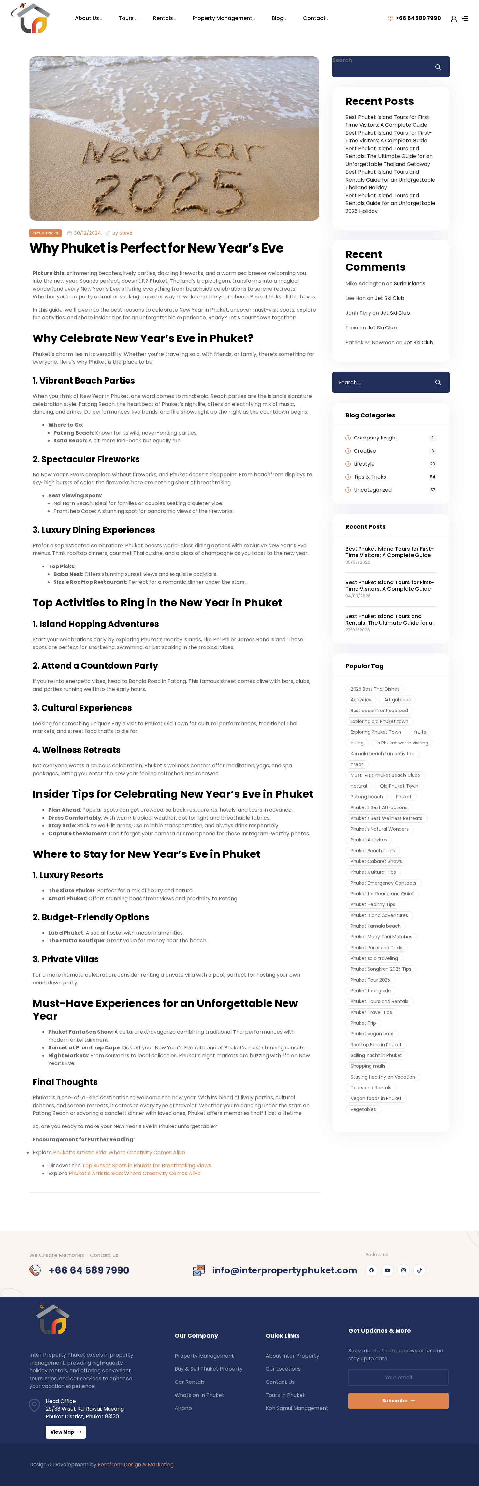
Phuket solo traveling (374, 958)
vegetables (363, 1109)
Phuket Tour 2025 (370, 980)
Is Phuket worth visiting (402, 743)
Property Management (222, 18)
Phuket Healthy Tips (373, 904)
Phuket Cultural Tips (373, 872)
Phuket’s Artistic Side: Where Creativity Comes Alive (119, 1152)
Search (342, 60)
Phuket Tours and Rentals (379, 1001)
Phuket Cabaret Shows (376, 861)
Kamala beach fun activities (383, 753)
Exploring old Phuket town (379, 721)
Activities (361, 699)
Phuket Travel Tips (371, 1012)
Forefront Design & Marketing (136, 1464)
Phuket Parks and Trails (376, 947)
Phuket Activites (369, 840)
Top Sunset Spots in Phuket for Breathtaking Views (146, 1165)
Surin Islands (409, 283)
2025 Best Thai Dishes (375, 689)
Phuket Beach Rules (373, 850)
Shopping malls (368, 1066)
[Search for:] (378, 382)
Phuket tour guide (371, 990)
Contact (314, 18)
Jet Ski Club (389, 298)
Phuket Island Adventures (379, 915)
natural (359, 786)
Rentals (163, 18)
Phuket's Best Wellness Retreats (386, 818)
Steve (125, 233)
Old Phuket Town (399, 786)
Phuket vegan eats (372, 1034)
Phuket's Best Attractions (379, 807)
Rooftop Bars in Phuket (376, 1044)
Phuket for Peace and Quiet (382, 893)
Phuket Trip (363, 1023)
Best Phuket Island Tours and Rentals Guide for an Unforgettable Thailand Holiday (390, 179)
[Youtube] (387, 1270)
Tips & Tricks (45, 233)
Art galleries (397, 699)
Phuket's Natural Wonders (380, 829)
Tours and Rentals (371, 1087)
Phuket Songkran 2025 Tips (381, 969)
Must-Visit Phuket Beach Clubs (385, 775)
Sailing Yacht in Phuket (376, 1055)
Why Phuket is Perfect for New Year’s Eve (156, 248)
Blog (277, 18)
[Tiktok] (419, 1270)
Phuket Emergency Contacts (383, 883)
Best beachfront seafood (379, 710)
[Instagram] (403, 1270)
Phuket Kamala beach (376, 926)
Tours (126, 18)
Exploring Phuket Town (376, 732)
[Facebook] (371, 1270)
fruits (420, 732)
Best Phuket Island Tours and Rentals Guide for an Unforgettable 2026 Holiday (390, 203)
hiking (357, 743)
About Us (87, 18)
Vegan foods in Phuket (376, 1098)
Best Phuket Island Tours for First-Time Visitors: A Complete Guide (388, 121)
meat (357, 764)
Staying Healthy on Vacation (383, 1077)
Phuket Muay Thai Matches (381, 937)
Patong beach (367, 796)
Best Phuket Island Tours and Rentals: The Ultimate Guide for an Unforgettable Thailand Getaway (389, 156)
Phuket (404, 796)
